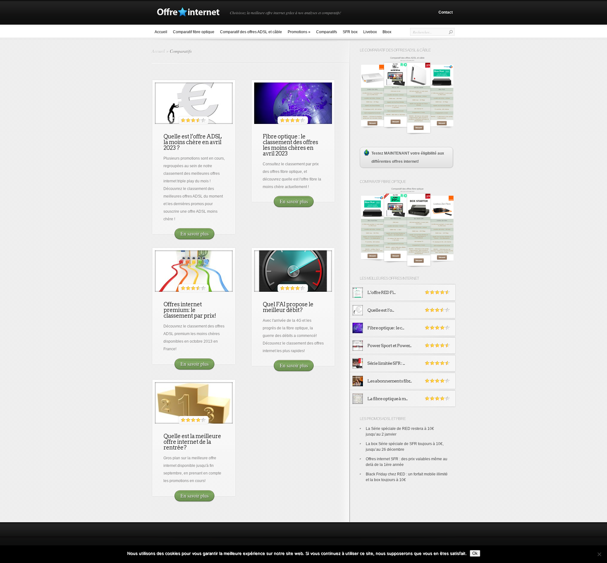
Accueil (161, 32)
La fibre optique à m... (387, 398)
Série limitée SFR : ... (386, 363)
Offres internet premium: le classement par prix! (189, 310)
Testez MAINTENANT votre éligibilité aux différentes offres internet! (407, 157)
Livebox (370, 32)
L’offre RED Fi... (381, 292)
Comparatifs (326, 32)
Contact (445, 12)
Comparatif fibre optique (193, 32)
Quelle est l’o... (380, 310)
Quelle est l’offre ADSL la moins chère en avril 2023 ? (192, 142)
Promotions (299, 32)
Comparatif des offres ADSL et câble (251, 32)
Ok (475, 553)
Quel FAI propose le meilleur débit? (288, 307)
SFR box (350, 32)
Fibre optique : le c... (385, 327)
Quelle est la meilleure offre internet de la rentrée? (192, 442)
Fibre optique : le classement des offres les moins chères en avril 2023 (290, 145)
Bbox (387, 32)
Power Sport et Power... (389, 345)
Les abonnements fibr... (389, 380)
